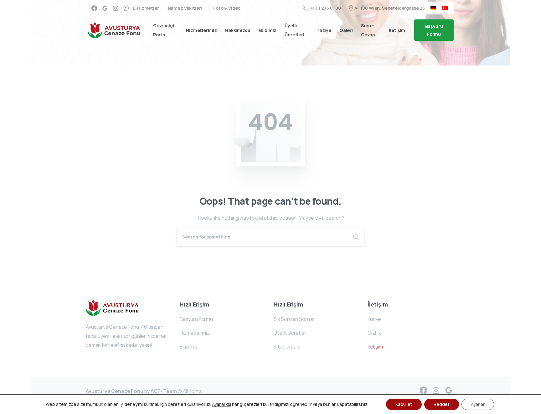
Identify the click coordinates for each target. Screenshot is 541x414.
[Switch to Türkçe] (445, 8)
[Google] (105, 8)
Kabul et (403, 404)
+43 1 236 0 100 (325, 8)
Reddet (442, 404)
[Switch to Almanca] (433, 8)
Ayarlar (478, 404)
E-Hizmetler (146, 8)
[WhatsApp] (126, 8)
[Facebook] (94, 8)
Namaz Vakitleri (185, 8)
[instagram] (115, 8)
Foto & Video (226, 8)
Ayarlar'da (221, 404)
